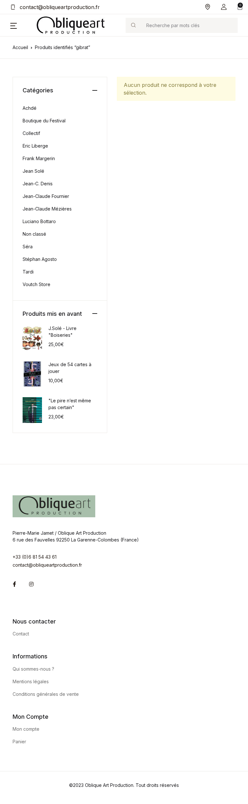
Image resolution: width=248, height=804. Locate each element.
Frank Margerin (39, 158)
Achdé (29, 108)
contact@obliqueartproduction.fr (59, 7)
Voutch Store (36, 284)
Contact (21, 633)
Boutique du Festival (44, 120)
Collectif (31, 133)
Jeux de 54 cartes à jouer (69, 368)
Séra (28, 246)
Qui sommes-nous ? (33, 669)
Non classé (34, 234)
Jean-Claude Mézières (47, 208)
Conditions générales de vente (46, 694)
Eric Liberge (35, 146)
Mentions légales (31, 681)
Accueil (20, 47)
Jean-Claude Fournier (46, 196)
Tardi (28, 271)
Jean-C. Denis (38, 183)
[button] (224, 7)
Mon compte (26, 729)
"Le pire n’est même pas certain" (69, 404)
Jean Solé (33, 171)
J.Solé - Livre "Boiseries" (62, 331)
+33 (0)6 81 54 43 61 (35, 557)
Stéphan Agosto (40, 259)
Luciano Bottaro (39, 221)
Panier (19, 741)
